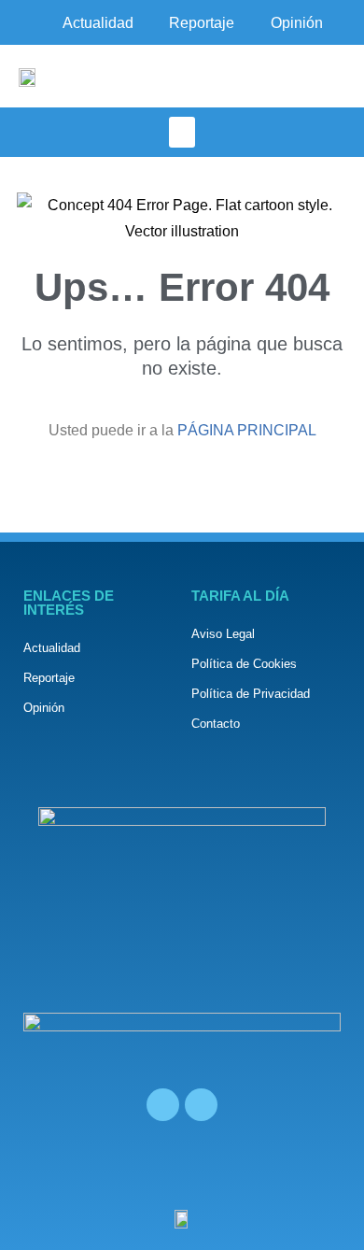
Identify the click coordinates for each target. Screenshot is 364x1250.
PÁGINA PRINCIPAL (246, 430)
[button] (182, 132)
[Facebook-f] (163, 1104)
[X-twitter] (201, 1104)
